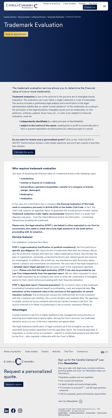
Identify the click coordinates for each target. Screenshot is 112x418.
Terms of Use (102, 413)
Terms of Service (64, 415)
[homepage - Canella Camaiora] (19, 361)
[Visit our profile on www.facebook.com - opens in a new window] (13, 410)
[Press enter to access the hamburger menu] (104, 5)
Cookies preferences (77, 413)
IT (107, 352)
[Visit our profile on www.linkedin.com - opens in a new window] (6, 410)
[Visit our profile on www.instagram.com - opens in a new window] (20, 410)
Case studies (69, 3)
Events (82, 3)
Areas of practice (51, 3)
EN (102, 352)
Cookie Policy (63, 413)
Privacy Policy (90, 413)
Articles (56, 351)
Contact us (82, 351)
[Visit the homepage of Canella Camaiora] (22, 6)
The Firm (92, 3)
